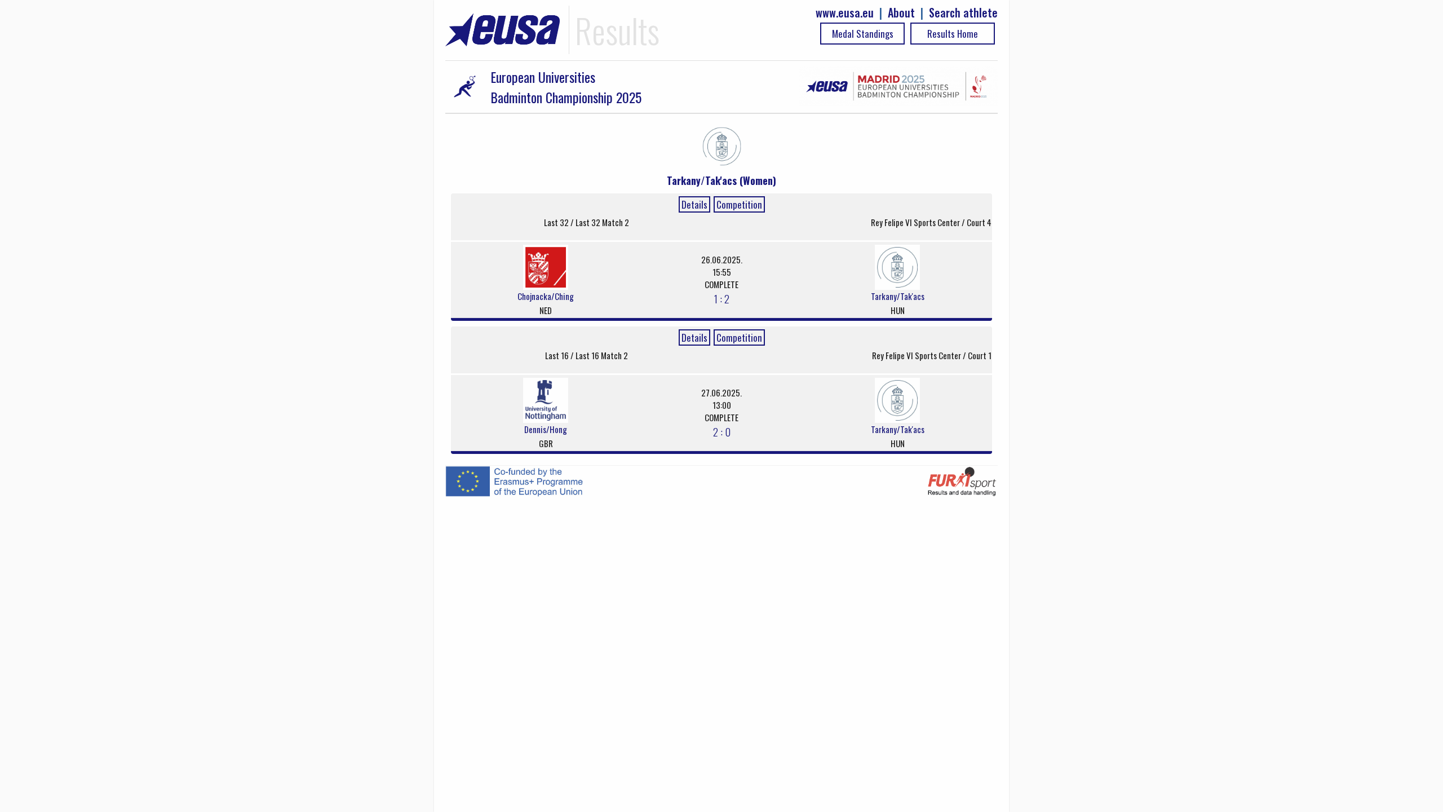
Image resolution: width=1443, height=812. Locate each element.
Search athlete (963, 13)
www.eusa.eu (845, 13)
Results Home (952, 34)
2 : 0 (722, 431)
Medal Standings (862, 34)
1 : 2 (721, 298)
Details (694, 204)
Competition (739, 204)
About (901, 13)
